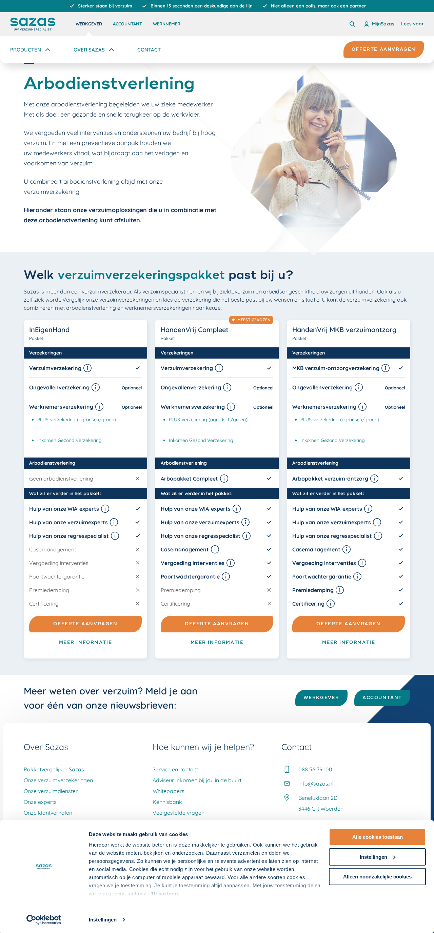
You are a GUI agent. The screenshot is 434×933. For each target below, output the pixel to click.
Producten (25, 49)
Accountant (127, 23)
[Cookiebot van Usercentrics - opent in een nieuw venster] (44, 920)
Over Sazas (89, 49)
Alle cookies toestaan (377, 837)
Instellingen (103, 919)
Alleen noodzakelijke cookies (377, 876)
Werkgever (89, 23)
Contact (149, 49)
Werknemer (166, 23)
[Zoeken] (352, 24)
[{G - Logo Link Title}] (32, 24)
